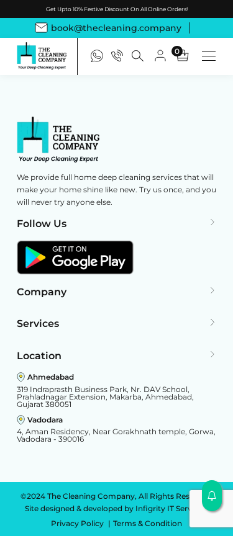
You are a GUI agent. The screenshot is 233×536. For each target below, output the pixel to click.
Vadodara (45, 419)
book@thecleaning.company (116, 28)
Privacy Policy (78, 523)
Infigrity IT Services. (171, 508)
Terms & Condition (147, 523)
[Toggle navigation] (208, 56)
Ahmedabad (50, 377)
